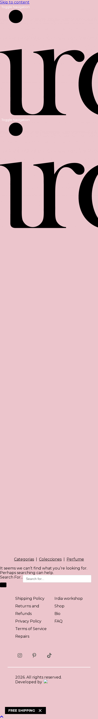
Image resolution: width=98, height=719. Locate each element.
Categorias (24, 559)
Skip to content (14, 2)
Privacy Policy (28, 621)
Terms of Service (31, 629)
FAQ (58, 621)
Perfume (75, 559)
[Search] (3, 585)
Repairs (22, 636)
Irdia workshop (68, 598)
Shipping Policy (29, 598)
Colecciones (50, 559)
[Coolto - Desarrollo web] (45, 682)
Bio (57, 613)
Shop (59, 606)
